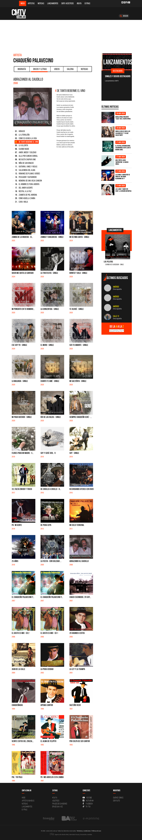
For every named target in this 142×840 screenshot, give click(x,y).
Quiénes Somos (118, 797)
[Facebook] (129, 2)
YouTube (89, 797)
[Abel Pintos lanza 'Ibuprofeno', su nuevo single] (107, 160)
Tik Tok (88, 806)
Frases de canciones (59, 803)
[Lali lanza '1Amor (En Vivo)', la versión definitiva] (107, 189)
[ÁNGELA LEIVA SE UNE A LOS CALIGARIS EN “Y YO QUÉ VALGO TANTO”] (107, 132)
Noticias (41, 3)
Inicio (23, 3)
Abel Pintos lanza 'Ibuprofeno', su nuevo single (121, 162)
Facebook (89, 803)
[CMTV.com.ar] (20, 13)
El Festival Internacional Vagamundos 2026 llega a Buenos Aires (123, 148)
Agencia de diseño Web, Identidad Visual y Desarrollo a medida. (73, 834)
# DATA (54, 797)
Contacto (116, 800)
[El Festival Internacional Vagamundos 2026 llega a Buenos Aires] (107, 146)
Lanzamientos (52, 3)
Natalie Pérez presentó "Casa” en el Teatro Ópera (123, 118)
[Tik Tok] (127, 2)
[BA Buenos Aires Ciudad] (69, 818)
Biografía (22, 69)
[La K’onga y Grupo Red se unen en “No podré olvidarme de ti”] (107, 175)
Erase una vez (57, 806)
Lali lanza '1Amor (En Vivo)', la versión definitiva (123, 190)
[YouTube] (122, 2)
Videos (57, 69)
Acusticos (55, 800)
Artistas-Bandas (28, 800)
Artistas (31, 3)
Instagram (90, 800)
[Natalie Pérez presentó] (107, 117)
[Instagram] (125, 2)
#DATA (79, 3)
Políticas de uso (96, 831)
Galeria (70, 69)
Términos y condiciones (84, 831)
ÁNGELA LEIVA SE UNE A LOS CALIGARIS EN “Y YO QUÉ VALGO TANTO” (122, 133)
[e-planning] (91, 818)
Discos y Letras (40, 69)
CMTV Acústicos (67, 3)
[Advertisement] (71, 35)
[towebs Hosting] (49, 818)
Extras (87, 3)
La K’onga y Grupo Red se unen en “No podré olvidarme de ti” (122, 176)
